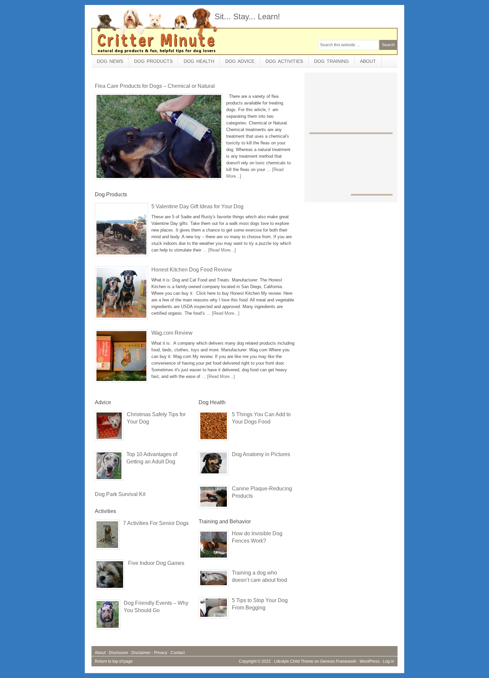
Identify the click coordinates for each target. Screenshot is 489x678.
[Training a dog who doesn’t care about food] (214, 579)
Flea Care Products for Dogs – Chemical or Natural (155, 86)
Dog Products (151, 63)
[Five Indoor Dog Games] (110, 576)
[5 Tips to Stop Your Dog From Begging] (214, 609)
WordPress (370, 661)
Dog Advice (237, 63)
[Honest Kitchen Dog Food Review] (121, 294)
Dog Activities (281, 63)
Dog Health (196, 63)
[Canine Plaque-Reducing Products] (214, 498)
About (368, 61)
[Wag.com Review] (121, 357)
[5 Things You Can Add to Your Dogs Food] (214, 427)
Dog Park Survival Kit (120, 494)
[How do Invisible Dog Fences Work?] (214, 546)
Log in (388, 661)
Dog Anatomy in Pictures (261, 454)
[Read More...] (222, 250)
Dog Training (331, 61)
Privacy (160, 652)
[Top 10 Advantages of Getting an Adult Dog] (109, 467)
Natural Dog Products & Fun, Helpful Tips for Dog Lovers (141, 30)
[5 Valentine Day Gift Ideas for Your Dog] (121, 231)
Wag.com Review (172, 333)
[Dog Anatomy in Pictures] (214, 464)
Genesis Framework (338, 661)
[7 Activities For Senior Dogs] (107, 536)
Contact (178, 652)
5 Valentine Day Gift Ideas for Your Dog (197, 206)
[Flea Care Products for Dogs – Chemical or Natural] (159, 138)
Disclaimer (141, 652)
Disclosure (118, 652)
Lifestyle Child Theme (293, 661)
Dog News (110, 61)
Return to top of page (114, 661)
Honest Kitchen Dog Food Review (191, 269)
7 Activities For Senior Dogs (156, 523)
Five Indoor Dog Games (156, 563)
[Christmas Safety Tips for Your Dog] (109, 427)
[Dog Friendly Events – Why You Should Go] (107, 616)
